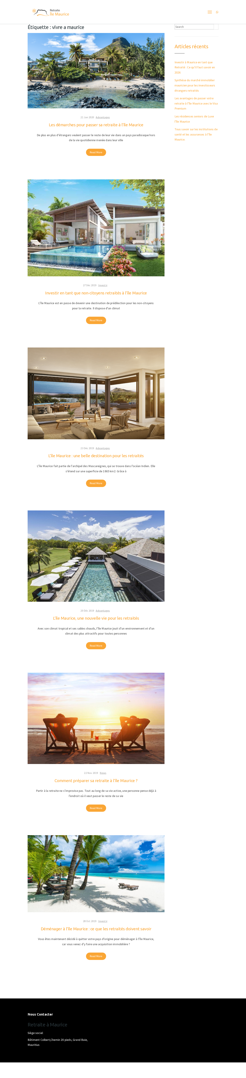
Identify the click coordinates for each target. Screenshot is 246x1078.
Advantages (103, 117)
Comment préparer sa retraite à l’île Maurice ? (96, 780)
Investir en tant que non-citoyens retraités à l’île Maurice (96, 293)
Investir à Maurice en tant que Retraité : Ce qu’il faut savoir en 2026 (195, 67)
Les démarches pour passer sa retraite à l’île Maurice (96, 124)
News (103, 773)
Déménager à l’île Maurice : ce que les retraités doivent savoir (96, 928)
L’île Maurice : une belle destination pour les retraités (96, 455)
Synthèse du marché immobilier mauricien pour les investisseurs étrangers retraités (195, 85)
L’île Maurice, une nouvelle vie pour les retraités (96, 618)
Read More (96, 152)
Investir (102, 285)
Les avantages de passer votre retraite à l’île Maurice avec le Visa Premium (196, 103)
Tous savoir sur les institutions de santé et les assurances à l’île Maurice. (196, 134)
